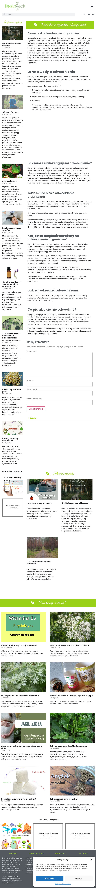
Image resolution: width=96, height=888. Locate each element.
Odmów (78, 878)
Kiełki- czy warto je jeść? (11, 390)
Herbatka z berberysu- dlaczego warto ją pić (71, 695)
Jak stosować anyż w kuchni (63, 799)
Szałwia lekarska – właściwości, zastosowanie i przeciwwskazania (11, 337)
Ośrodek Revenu (10, 112)
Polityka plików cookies (63, 884)
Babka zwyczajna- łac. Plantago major (68, 746)
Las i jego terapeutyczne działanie (39, 562)
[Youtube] (89, 14)
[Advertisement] (59, 137)
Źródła (33, 418)
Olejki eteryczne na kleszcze (11, 44)
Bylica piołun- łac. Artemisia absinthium (20, 695)
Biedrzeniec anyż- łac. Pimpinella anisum (69, 645)
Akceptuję (49, 878)
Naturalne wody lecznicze (39, 503)
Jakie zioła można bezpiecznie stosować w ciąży (22, 747)
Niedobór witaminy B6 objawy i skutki (19, 645)
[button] (91, 859)
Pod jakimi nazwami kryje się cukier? (18, 799)
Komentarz (31, 351)
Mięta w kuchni (9, 181)
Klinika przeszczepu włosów (11, 229)
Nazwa (30, 380)
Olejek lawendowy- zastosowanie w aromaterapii (11, 284)
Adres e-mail (32, 390)
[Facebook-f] (81, 14)
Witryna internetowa (34, 399)
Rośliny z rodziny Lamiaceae (10, 439)
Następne (18, 471)
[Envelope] (93, 14)
